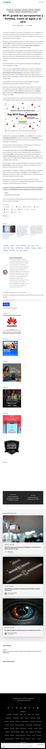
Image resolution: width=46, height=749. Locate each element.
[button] (42, 2)
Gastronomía (39, 721)
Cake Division (27, 700)
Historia (7, 724)
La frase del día (28, 724)
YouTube (25, 250)
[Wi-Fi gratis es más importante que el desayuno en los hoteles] (37, 230)
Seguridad (37, 9)
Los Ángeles (33, 248)
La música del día (37, 724)
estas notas (15, 76)
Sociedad (7, 735)
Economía (6, 721)
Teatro (33, 735)
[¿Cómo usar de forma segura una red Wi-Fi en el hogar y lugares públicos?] (9, 229)
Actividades (9, 714)
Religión (22, 731)
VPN (17, 250)
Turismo (35, 11)
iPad (8, 248)
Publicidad (7, 731)
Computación (18, 9)
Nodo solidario (23, 728)
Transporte (27, 738)
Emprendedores (25, 721)
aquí (17, 201)
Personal (31, 9)
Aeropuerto (5, 245)
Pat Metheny (12, 250)
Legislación (6, 728)
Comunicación (16, 718)
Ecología (38, 718)
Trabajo (22, 738)
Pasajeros (5, 250)
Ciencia (29, 714)
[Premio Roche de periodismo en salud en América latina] (13, 497)
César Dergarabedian (18, 25)
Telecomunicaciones (26, 11)
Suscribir (6, 304)
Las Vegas (27, 248)
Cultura (21, 718)
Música (17, 728)
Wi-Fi (21, 250)
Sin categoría (38, 731)
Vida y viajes (23, 742)
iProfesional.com (19, 248)
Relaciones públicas (15, 731)
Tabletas (17, 11)
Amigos (21, 714)
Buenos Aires (23, 245)
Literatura (12, 728)
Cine (33, 714)
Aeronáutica (10, 9)
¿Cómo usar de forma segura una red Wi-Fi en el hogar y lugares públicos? (8, 235)
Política (40, 728)
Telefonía (17, 738)
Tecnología (12, 544)
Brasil (17, 245)
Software (11, 11)
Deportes (27, 718)
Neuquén (40, 248)
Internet (25, 9)
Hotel (4, 248)
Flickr (37, 245)
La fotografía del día (19, 724)
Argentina (12, 245)
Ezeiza (32, 245)
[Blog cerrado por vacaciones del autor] (33, 497)
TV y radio (38, 738)
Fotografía (32, 721)
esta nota (39, 58)
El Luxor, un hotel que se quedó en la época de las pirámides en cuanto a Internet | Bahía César (22, 652)
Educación (12, 721)
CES (29, 245)
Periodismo (30, 728)
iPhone (12, 248)
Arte (25, 714)
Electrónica (18, 721)
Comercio (37, 714)
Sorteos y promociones (20, 735)
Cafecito (7, 194)
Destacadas (32, 718)
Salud (27, 731)
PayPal (6, 193)
